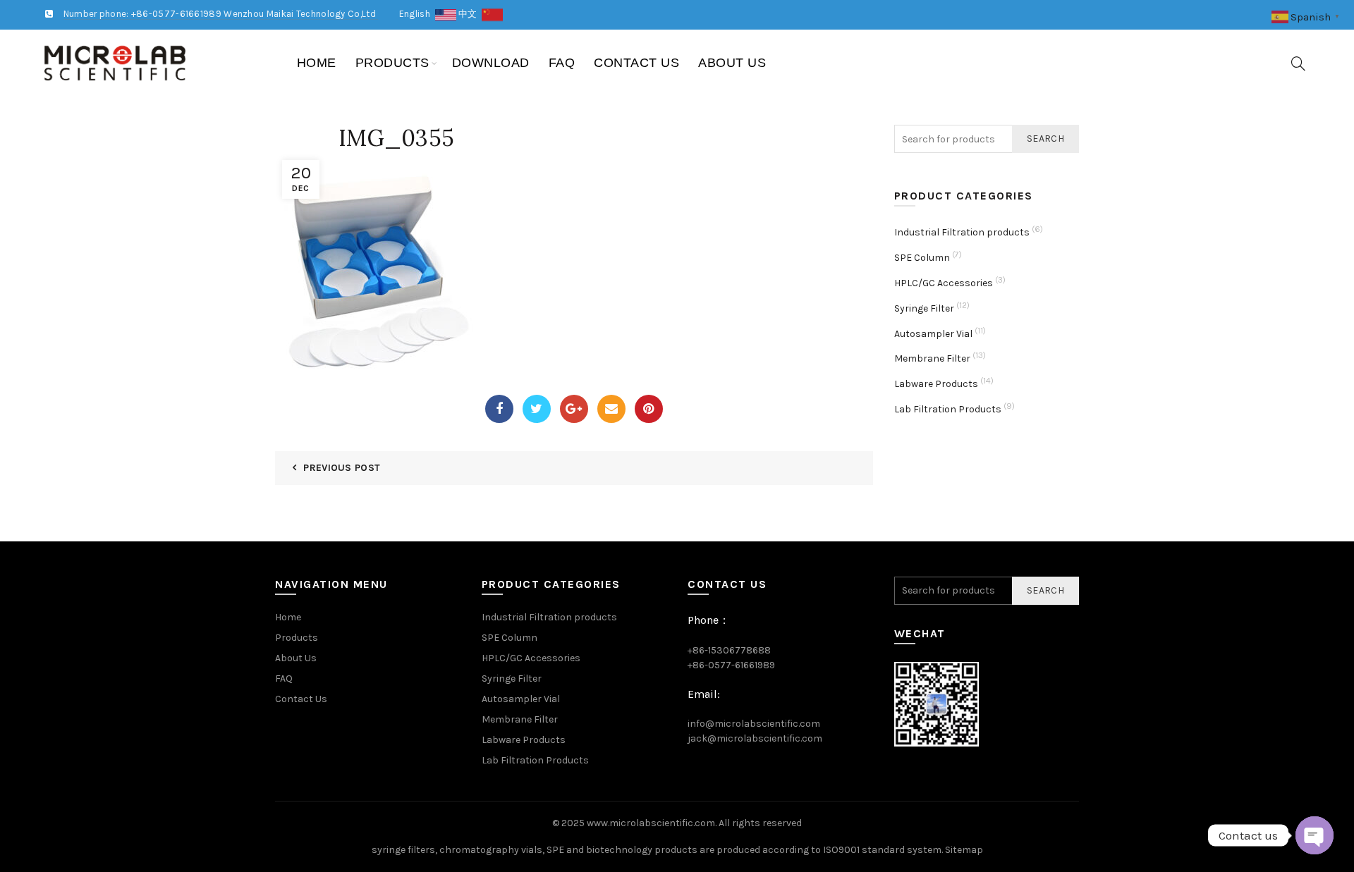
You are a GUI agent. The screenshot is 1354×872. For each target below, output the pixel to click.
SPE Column (922, 258)
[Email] (611, 409)
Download (491, 63)
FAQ (562, 63)
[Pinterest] (649, 409)
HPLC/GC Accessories (943, 283)
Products (392, 63)
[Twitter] (537, 409)
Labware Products (936, 384)
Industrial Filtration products (962, 232)
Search (1045, 139)
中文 (470, 13)
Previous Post (341, 468)
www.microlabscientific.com (651, 823)
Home (316, 63)
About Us (732, 63)
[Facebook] (499, 409)
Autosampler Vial (933, 334)
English (417, 13)
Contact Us (636, 63)
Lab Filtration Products (947, 409)
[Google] (574, 409)
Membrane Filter (932, 358)
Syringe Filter (924, 308)
